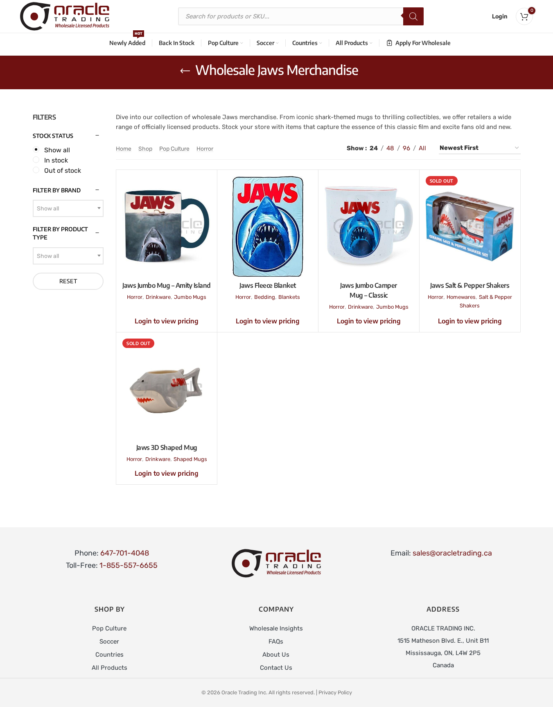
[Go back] (185, 71)
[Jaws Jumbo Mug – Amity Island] (166, 226)
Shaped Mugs (190, 459)
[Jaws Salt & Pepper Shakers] (470, 226)
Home (123, 148)
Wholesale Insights (276, 628)
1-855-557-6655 (128, 565)
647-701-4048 (124, 553)
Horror (204, 148)
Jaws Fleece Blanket (267, 285)
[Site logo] (64, 15)
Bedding (264, 297)
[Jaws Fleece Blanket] (267, 226)
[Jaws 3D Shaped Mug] (166, 389)
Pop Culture (174, 148)
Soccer (109, 641)
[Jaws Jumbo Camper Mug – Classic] (369, 226)
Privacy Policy (335, 692)
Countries (109, 654)
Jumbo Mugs (190, 297)
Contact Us (276, 667)
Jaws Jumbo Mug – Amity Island (166, 285)
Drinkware (158, 297)
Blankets (289, 297)
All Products (109, 667)
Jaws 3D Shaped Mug (166, 447)
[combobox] (68, 208)
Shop (145, 148)
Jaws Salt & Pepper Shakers (469, 285)
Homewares (461, 297)
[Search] (413, 16)
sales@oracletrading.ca (452, 553)
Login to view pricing (167, 321)
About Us (275, 654)
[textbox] (68, 209)
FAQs (276, 641)
